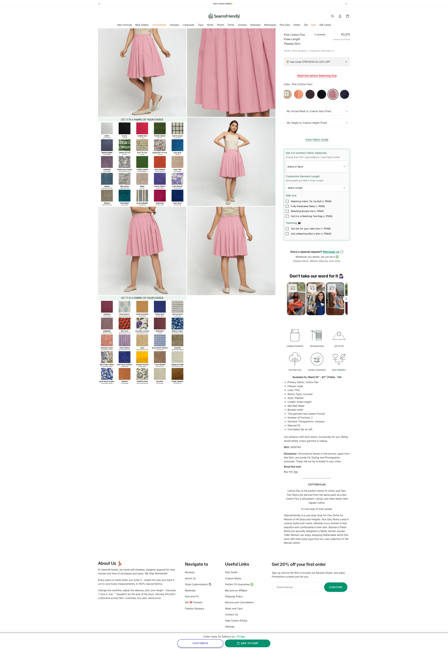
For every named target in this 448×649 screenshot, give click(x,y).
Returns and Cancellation (239, 602)
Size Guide (231, 572)
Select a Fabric (295, 166)
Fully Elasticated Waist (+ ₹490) (308, 206)
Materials (190, 590)
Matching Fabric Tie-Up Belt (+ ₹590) (311, 201)
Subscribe (335, 586)
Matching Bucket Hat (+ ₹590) (307, 211)
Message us (331, 251)
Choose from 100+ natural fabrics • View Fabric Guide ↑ (313, 157)
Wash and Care (234, 608)
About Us (190, 578)
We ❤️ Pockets (193, 602)
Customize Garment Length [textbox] (305, 178)
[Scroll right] (346, 299)
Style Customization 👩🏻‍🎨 (198, 584)
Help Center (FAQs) (236, 620)
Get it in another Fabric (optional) (313, 154)
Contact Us (231, 614)
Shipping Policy (234, 596)
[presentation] (286, 94)
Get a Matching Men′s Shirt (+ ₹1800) (311, 233)
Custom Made (233, 578)
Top (295, 471)
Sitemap (229, 626)
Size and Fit (191, 596)
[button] (296, 298)
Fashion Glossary (194, 608)
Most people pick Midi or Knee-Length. (305, 180)
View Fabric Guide (317, 139)
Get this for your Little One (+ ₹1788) (311, 228)
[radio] (298, 94)
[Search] (332, 16)
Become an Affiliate (236, 590)
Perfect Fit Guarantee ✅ (239, 584)
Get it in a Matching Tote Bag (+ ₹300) (311, 216)
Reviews (189, 572)
